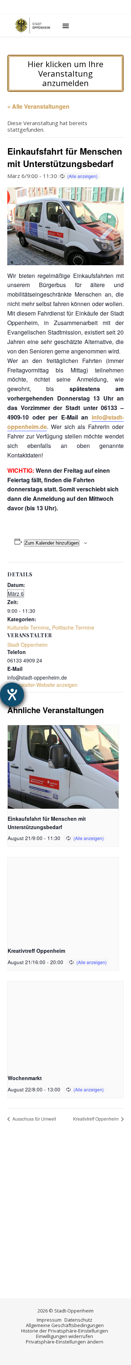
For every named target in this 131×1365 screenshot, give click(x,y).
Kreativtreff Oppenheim (36, 950)
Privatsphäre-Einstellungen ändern (64, 1341)
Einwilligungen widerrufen (64, 1336)
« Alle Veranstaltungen (38, 106)
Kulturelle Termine (28, 627)
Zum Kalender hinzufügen (52, 543)
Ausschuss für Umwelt (33, 1118)
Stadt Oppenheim (27, 644)
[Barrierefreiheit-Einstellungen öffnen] (12, 694)
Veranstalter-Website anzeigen (42, 684)
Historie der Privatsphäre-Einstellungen (64, 1330)
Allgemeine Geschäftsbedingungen (65, 1325)
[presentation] (63, 767)
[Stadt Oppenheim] (33, 26)
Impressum (49, 1319)
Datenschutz (78, 1319)
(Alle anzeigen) (82, 176)
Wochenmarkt (25, 1078)
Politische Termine (73, 627)
